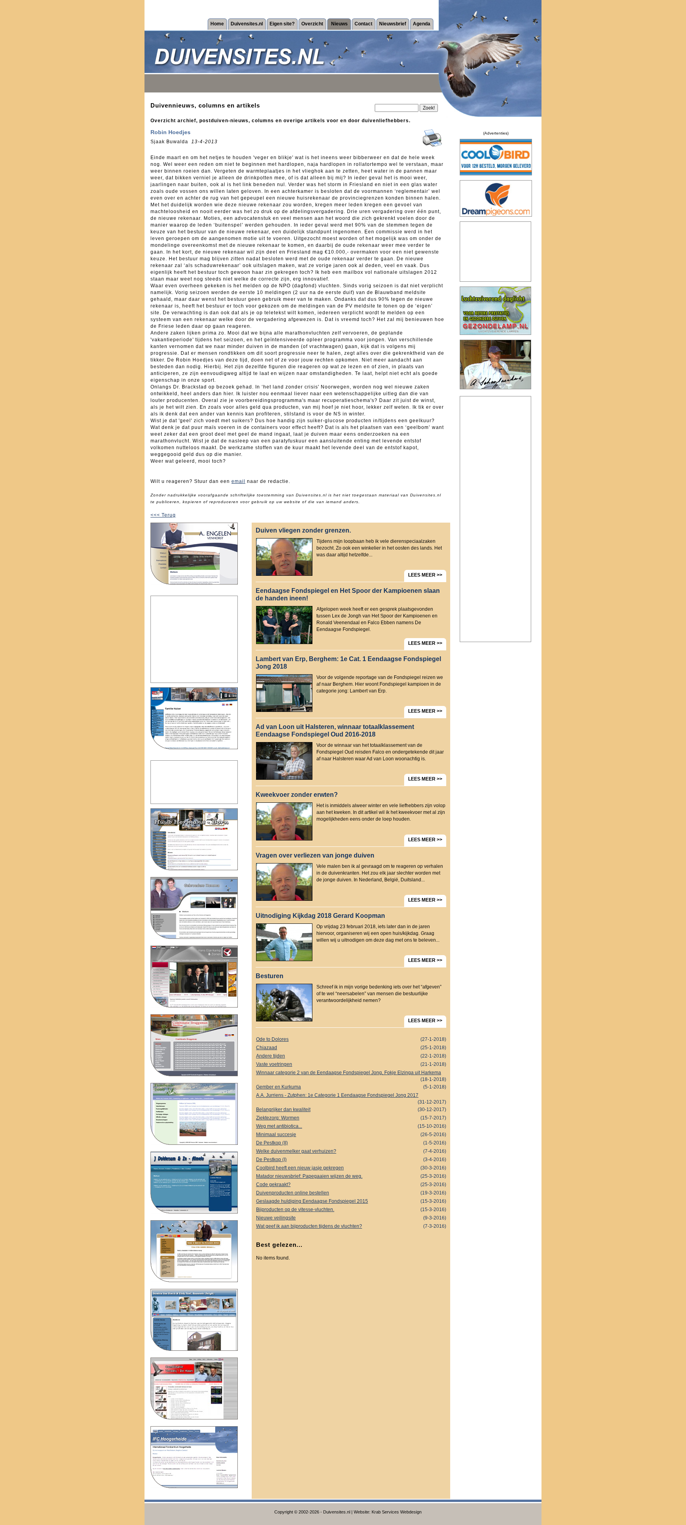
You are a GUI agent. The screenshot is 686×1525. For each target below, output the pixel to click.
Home (217, 24)
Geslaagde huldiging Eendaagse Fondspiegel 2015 (351, 1201)
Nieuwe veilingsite (351, 1218)
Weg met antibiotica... (351, 1126)
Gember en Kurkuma (351, 1087)
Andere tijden (351, 1056)
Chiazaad (351, 1047)
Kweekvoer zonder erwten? (297, 794)
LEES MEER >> (425, 575)
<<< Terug (163, 515)
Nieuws (339, 24)
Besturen (269, 976)
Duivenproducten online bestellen (351, 1193)
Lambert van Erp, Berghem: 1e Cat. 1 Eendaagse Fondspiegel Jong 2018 (348, 663)
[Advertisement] (194, 639)
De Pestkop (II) (351, 1143)
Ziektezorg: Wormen (351, 1118)
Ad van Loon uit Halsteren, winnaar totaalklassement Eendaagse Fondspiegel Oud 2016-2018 (335, 730)
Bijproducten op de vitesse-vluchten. (351, 1209)
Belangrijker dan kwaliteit (351, 1109)
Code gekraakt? (351, 1184)
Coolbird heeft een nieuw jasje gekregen (351, 1168)
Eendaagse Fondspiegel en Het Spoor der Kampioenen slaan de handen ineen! (348, 594)
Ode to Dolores (351, 1039)
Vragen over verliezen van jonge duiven (315, 855)
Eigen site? (282, 24)
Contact (363, 24)
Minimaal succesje (351, 1134)
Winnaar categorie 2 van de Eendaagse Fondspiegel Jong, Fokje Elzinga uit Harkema (351, 1073)
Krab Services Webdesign (397, 1512)
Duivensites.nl (247, 24)
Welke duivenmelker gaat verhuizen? (351, 1151)
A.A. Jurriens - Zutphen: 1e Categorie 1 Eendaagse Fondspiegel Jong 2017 (351, 1096)
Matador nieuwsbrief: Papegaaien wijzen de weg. (351, 1176)
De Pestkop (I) (351, 1159)
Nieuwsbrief (392, 24)
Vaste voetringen (351, 1064)
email (238, 481)
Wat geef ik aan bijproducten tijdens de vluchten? (351, 1226)
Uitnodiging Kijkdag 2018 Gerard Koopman (320, 915)
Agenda (421, 24)
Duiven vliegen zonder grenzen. (303, 530)
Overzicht (312, 24)
